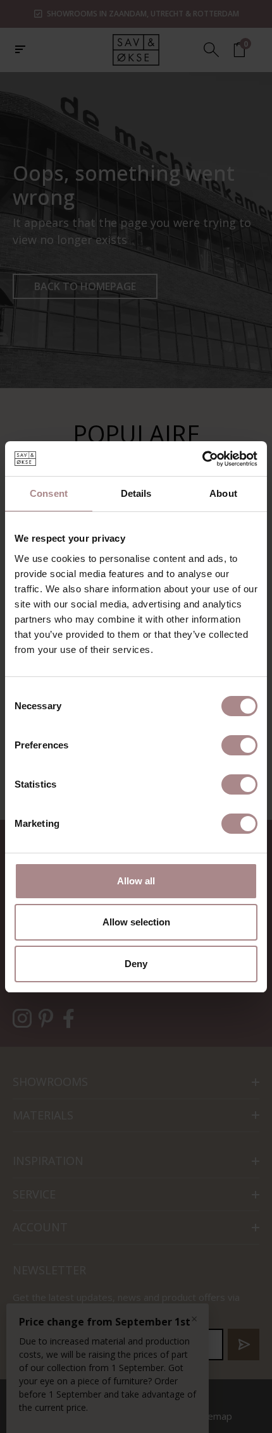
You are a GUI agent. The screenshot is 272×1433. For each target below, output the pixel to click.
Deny (136, 963)
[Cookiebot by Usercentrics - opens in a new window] (202, 459)
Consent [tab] (49, 493)
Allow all (136, 880)
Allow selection (136, 922)
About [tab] (223, 493)
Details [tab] (136, 493)
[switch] (239, 745)
